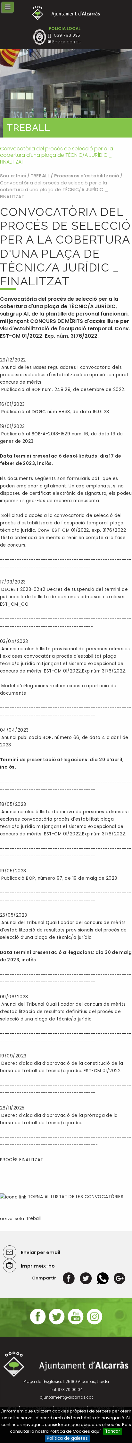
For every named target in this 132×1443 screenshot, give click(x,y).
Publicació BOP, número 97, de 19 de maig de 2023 (59, 878)
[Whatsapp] (103, 1278)
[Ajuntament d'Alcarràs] (66, 13)
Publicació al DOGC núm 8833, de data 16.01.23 (54, 412)
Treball (33, 1219)
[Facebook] (69, 1278)
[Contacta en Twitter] (57, 1324)
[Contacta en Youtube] (76, 1324)
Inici (21, 176)
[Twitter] (86, 1278)
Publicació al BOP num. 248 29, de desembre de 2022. (62, 390)
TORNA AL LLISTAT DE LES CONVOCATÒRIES (74, 1197)
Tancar (112, 1431)
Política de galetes (67, 1438)
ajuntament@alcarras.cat (66, 1397)
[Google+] (119, 1278)
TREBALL (40, 176)
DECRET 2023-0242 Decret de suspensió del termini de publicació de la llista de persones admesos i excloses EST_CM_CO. (64, 596)
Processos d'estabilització (87, 176)
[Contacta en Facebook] (38, 1324)
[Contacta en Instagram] (94, 1324)
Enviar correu (66, 42)
